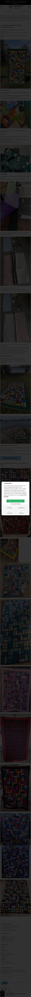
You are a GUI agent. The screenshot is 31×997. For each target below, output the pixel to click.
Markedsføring (21, 507)
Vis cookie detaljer (15, 504)
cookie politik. (23, 495)
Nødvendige (9, 507)
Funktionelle (9, 513)
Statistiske (21, 513)
